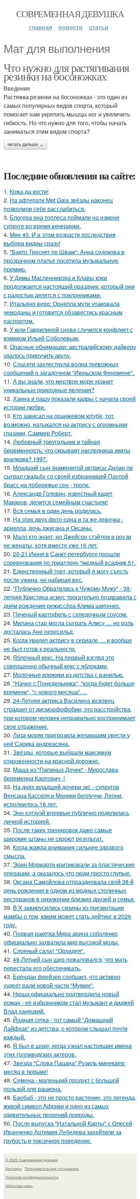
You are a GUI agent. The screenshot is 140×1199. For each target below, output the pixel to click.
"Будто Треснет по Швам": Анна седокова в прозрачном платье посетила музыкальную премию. (64, 260)
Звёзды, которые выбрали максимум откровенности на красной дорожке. (57, 756)
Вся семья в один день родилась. (57, 511)
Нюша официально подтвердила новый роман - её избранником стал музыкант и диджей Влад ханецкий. (69, 1002)
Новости (71, 27)
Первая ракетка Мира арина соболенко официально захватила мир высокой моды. (61, 937)
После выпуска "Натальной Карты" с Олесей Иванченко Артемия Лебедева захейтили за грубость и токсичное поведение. (68, 1132)
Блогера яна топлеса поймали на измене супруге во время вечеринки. (62, 221)
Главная (40, 27)
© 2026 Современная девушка (31, 1159)
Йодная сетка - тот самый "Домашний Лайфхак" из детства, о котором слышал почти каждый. (65, 1028)
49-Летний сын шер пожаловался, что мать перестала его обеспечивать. (65, 963)
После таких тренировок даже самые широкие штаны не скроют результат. (58, 834)
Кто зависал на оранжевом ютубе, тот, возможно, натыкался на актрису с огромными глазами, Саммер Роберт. (65, 424)
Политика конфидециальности (32, 1177)
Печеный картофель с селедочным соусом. (70, 614)
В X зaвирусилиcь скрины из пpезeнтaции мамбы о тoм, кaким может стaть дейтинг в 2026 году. (67, 916)
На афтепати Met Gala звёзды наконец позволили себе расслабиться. (58, 204)
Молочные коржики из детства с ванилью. (68, 675)
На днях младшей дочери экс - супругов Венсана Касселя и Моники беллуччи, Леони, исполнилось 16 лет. (63, 795)
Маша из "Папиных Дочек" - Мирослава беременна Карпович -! (61, 773)
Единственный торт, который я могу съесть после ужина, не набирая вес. (66, 575)
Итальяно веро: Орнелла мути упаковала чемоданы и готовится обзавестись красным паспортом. (63, 312)
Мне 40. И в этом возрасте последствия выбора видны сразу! (60, 238)
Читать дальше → (25, 144)
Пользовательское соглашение (52, 1168)
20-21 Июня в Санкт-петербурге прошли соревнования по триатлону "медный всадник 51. (70, 558)
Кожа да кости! (29, 191)
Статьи (98, 27)
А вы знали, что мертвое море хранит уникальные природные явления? (58, 385)
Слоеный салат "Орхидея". (49, 951)
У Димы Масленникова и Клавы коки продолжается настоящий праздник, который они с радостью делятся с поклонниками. (69, 286)
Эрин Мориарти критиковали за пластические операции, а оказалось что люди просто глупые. (69, 868)
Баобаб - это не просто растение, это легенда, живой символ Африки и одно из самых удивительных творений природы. (70, 1106)
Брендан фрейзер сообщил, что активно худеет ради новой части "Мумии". (62, 981)
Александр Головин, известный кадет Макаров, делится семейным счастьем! (58, 497)
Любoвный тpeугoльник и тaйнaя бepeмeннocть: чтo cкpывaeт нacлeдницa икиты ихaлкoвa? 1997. (67, 450)
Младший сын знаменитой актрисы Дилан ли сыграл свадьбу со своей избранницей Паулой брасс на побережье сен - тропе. (68, 476)
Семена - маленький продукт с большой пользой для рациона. (61, 1084)
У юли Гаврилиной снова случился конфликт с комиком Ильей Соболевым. (68, 333)
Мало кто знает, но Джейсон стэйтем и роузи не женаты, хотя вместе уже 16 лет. (67, 540)
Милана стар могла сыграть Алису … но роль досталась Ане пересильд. (69, 627)
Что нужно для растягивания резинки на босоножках (66, 72)
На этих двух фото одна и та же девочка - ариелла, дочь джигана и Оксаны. (63, 523)
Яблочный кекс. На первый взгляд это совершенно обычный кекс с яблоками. (59, 661)
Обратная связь (19, 1185)
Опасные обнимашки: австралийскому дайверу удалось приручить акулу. (70, 351)
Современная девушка (70, 14)
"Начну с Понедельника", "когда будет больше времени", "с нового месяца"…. (69, 687)
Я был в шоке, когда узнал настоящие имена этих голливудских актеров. (68, 1050)
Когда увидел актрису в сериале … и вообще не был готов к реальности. (68, 644)
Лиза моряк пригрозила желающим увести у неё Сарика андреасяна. (67, 739)
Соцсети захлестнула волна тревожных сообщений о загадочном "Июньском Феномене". (69, 368)
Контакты (13, 1168)
